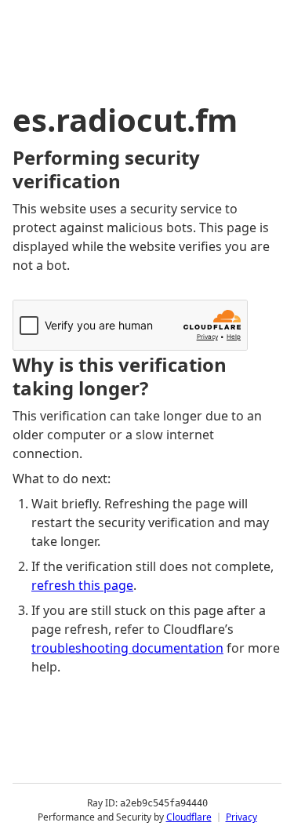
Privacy (241, 817)
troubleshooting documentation (127, 648)
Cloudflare (189, 817)
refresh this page (82, 585)
